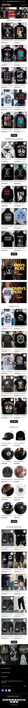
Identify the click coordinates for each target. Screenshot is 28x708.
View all (14, 135)
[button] (20, 4)
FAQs (2, 678)
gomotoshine (15, 704)
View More (14, 421)
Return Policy (4, 674)
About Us (3, 670)
